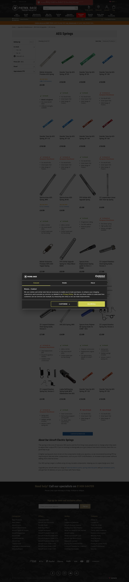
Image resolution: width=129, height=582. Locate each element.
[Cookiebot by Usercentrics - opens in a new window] (96, 276)
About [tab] (93, 283)
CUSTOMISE (63, 304)
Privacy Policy (68, 294)
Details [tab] (64, 283)
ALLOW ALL (91, 304)
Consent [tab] (36, 283)
